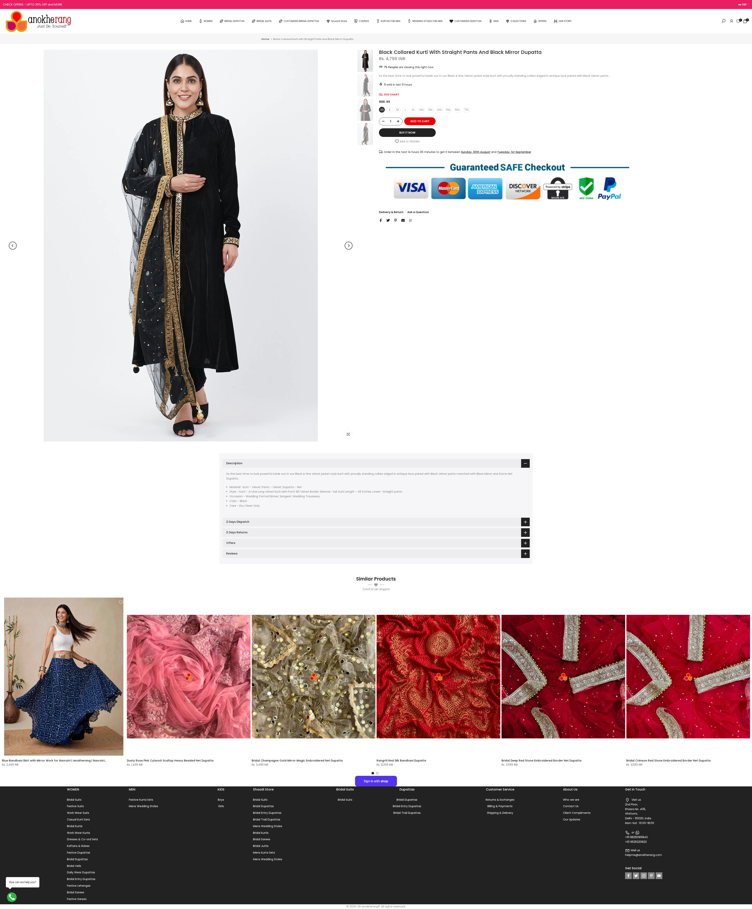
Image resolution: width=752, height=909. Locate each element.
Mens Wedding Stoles (143, 806)
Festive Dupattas (78, 853)
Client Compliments (577, 813)
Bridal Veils (74, 866)
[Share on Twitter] (388, 220)
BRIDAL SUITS (264, 21)
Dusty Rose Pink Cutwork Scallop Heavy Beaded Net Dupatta (170, 760)
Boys (221, 800)
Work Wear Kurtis (78, 833)
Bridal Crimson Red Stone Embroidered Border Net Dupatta (668, 760)
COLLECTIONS (518, 21)
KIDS (496, 21)
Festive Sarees (77, 899)
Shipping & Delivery (500, 813)
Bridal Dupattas (77, 859)
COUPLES (364, 21)
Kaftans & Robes (78, 846)
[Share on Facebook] (380, 220)
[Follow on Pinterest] (651, 875)
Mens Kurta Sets (264, 853)
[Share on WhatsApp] (410, 220)
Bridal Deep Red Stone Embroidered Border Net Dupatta (541, 760)
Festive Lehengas (78, 886)
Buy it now (407, 132)
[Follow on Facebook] (628, 875)
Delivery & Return (391, 212)
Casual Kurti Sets (78, 819)
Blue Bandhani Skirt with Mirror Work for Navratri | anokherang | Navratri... (54, 760)
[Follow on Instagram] (643, 875)
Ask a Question (418, 212)
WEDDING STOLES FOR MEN (427, 21)
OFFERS (542, 21)
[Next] (348, 246)
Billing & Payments (499, 806)
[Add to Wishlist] (121, 602)
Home (265, 39)
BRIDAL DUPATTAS (234, 21)
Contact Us (570, 806)
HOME (188, 21)
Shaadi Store (339, 21)
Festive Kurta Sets (141, 800)
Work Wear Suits (78, 813)
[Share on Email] (403, 220)
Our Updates (571, 819)
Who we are (571, 800)
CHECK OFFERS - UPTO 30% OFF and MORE (32, 4)
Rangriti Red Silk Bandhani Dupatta (401, 760)
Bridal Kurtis (74, 826)
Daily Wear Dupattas (81, 872)
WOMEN (208, 21)
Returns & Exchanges (500, 800)
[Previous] (13, 246)
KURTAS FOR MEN (390, 21)
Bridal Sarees (75, 892)
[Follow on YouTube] (659, 875)
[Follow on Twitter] (636, 875)
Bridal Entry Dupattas (81, 879)
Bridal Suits (74, 800)
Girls (221, 806)
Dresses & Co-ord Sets (82, 839)
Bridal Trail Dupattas (266, 819)
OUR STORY (565, 21)
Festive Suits (75, 806)
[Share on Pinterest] (395, 220)
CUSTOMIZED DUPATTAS (468, 21)
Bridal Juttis (260, 846)
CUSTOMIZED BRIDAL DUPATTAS (301, 21)
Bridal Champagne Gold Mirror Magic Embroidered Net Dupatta (297, 760)
